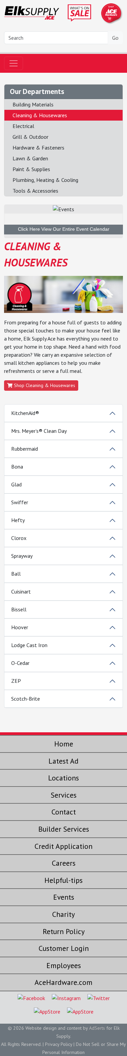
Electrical (23, 126)
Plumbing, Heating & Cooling (45, 180)
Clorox (18, 538)
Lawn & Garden (30, 158)
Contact (63, 812)
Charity (63, 914)
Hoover (19, 627)
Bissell (18, 609)
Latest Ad (63, 761)
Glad (16, 484)
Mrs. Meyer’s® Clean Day (39, 430)
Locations (63, 777)
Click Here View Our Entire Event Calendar (63, 229)
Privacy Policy (58, 1044)
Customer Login (64, 948)
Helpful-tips (63, 880)
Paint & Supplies (31, 169)
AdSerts (97, 1028)
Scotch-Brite (25, 698)
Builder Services (63, 829)
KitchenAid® (25, 413)
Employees (63, 965)
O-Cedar (20, 663)
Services (64, 795)
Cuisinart (21, 591)
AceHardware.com (63, 982)
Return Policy (64, 931)
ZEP (16, 680)
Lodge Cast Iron (29, 645)
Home (63, 743)
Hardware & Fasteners (38, 147)
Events (63, 897)
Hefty (18, 520)
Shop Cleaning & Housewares (44, 385)
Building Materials (33, 104)
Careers (64, 863)
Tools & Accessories (35, 190)
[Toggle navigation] (13, 63)
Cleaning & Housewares (40, 115)
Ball (16, 573)
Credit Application (63, 846)
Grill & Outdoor (30, 136)
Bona (17, 466)
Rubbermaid (24, 448)
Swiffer (19, 502)
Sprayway (22, 555)
